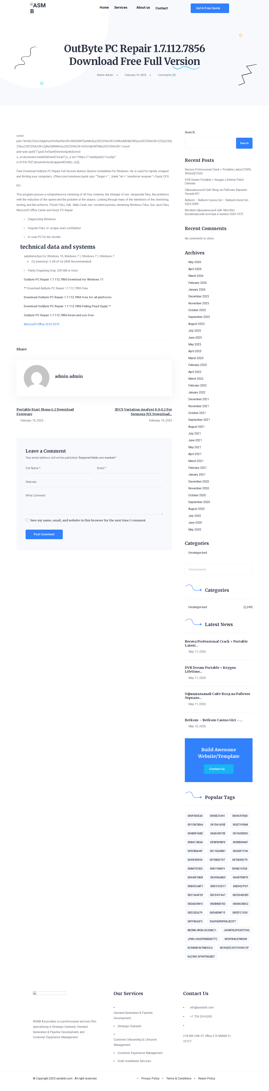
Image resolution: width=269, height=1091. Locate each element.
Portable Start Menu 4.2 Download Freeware (45, 411)
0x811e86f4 (217, 868)
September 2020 (199, 502)
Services (120, 7)
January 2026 (197, 289)
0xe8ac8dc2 (240, 903)
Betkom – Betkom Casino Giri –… (213, 720)
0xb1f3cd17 (218, 886)
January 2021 (197, 474)
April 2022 (194, 372)
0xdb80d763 (217, 903)
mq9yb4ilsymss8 (236, 939)
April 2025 (194, 351)
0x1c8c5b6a (195, 824)
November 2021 (198, 406)
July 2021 (194, 433)
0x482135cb (239, 868)
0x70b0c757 (217, 859)
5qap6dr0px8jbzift (223, 921)
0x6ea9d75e (217, 833)
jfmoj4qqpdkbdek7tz (202, 939)
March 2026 (195, 276)
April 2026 (194, 269)
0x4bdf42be (195, 833)
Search (190, 132)
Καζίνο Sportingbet (201, 956)
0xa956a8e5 (217, 877)
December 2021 (198, 399)
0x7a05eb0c (240, 833)
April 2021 (194, 454)
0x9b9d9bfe (217, 842)
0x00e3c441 (217, 815)
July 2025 (194, 330)
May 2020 (194, 529)
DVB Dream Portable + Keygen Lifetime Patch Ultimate (214, 181)
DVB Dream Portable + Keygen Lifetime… (210, 670)
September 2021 (199, 419)
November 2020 (198, 488)
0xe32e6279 (195, 912)
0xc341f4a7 (217, 895)
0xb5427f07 (240, 886)
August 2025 (196, 324)
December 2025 (198, 296)
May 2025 (194, 344)
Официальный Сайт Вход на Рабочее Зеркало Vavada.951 (216, 191)
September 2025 (199, 317)
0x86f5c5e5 (195, 868)
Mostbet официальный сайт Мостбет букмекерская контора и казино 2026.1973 (214, 212)
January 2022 (197, 392)
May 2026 (194, 262)
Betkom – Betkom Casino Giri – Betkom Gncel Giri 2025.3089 (216, 202)
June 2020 (195, 522)
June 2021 (195, 440)
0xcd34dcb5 (240, 895)
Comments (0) (167, 75)
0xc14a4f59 (195, 895)
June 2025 (195, 337)
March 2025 (195, 358)
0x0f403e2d (195, 815)
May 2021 (194, 447)
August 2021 (196, 426)
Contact (162, 8)
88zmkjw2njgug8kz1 (202, 930)
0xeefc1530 (239, 912)
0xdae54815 (195, 903)
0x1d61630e (217, 824)
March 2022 (195, 378)
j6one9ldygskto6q (236, 930)
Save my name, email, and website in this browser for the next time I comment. (88, 520)
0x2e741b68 (240, 824)
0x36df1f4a (240, 851)
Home (104, 7)
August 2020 (196, 509)
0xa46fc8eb (195, 877)
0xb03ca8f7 (195, 886)
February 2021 (197, 468)
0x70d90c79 (239, 859)
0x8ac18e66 (195, 842)
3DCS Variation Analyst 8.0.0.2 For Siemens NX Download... (143, 411)
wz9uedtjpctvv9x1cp (234, 947)
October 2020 (197, 495)
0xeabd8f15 (217, 912)
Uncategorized (197, 552)
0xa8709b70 (240, 877)
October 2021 (197, 413)
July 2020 (194, 516)
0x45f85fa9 (195, 859)
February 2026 (197, 283)
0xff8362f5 (195, 921)
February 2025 (197, 365)
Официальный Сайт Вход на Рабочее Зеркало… (217, 696)
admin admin (105, 75)
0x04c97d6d (240, 815)
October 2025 (197, 310)
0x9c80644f (195, 851)
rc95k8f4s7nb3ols (200, 947)
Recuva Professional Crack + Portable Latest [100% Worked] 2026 (218, 171)
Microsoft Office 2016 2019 (41, 324)
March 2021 (195, 461)
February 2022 (197, 385)
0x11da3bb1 (217, 851)
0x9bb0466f (240, 842)
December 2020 (198, 481)
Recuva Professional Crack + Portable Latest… (216, 643)
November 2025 (198, 303)
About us (143, 7)
